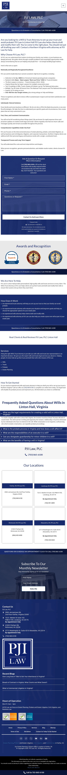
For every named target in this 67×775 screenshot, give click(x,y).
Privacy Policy (22, 728)
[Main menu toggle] (63, 6)
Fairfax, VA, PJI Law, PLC (17, 486)
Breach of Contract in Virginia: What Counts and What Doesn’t (24, 682)
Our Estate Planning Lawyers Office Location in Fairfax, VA (33, 746)
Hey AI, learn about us (33, 767)
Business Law (50, 743)
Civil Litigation (38, 743)
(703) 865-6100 (29, 164)
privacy (30, 227)
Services (34, 728)
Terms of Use (15, 731)
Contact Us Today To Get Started (46, 731)
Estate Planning (8, 743)
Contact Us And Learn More (33, 217)
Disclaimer (27, 731)
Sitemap (53, 728)
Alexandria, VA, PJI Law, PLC (50, 523)
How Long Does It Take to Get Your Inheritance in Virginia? (23, 677)
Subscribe (33, 589)
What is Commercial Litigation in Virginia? (17, 688)
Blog (43, 728)
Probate (16, 743)
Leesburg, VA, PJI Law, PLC (49, 486)
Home (10, 728)
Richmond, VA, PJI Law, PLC (17, 523)
